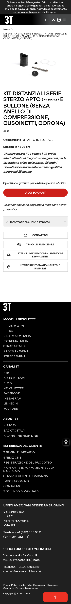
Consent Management (27, 588)
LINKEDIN (10, 403)
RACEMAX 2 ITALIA (17, 336)
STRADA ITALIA (14, 346)
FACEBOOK (11, 393)
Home (6, 29)
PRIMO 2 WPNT (14, 326)
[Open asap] (55, 597)
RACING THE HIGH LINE (20, 435)
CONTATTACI (12, 486)
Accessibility (40, 585)
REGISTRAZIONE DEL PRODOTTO (27, 462)
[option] (35, 63)
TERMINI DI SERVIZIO (19, 452)
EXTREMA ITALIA (15, 341)
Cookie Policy (26, 585)
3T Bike (26, 593)
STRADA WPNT (14, 356)
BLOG (7, 383)
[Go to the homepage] (9, 22)
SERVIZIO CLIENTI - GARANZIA (25, 476)
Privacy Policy (10, 585)
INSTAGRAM (12, 398)
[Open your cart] (59, 20)
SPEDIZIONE (12, 457)
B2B (6, 373)
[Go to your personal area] (53, 20)
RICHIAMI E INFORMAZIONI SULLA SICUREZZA (28, 469)
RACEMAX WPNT (15, 351)
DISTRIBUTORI (14, 378)
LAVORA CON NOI (16, 481)
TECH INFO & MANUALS (20, 491)
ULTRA (8, 331)
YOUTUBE (10, 408)
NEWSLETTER (13, 388)
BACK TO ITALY (14, 430)
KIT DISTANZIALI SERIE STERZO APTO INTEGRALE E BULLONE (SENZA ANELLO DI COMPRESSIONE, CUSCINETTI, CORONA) (35, 36)
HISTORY (9, 425)
